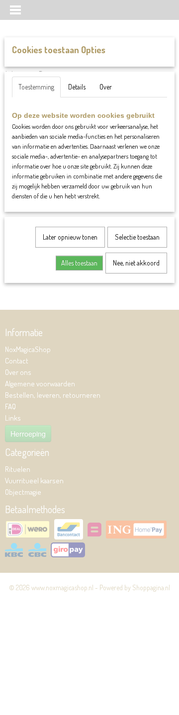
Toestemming (36, 87)
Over (105, 87)
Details (77, 87)
